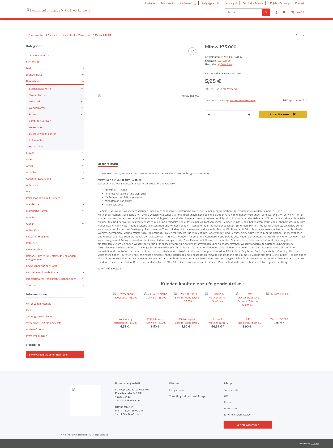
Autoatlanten (36, 140)
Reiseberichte (34, 249)
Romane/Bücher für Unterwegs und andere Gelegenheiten (51, 257)
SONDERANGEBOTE (37, 55)
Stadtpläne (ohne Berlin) (43, 133)
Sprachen (31, 285)
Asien (29, 159)
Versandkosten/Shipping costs (43, 323)
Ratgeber (31, 243)
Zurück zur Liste (37, 35)
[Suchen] (266, 12)
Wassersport (225, 60)
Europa (30, 153)
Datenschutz (231, 390)
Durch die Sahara (252, 3)
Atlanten (31, 217)
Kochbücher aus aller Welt (41, 266)
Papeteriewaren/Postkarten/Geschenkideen (51, 278)
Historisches (36, 146)
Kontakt (299, 3)
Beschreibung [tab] (108, 164)
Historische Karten (37, 210)
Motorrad (34, 101)
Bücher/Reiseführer (40, 88)
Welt (28, 191)
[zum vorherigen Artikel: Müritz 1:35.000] (296, 35)
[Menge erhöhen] (249, 114)
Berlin (29, 68)
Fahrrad (33, 114)
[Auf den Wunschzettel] (192, 51)
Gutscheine (32, 61)
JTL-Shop (315, 443)
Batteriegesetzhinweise (237, 414)
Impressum (230, 408)
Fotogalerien (176, 390)
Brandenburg (34, 74)
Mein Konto (167, 3)
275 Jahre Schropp (279, 3)
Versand (232, 89)
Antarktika (32, 185)
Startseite (150, 3)
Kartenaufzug (188, 3)
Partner (30, 310)
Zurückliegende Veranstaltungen (188, 396)
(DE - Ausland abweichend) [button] (242, 100)
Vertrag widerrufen (248, 424)
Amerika (31, 172)
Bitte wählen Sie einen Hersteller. (49, 354)
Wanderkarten (37, 108)
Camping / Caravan (40, 120)
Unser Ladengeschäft (38, 303)
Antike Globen (34, 230)
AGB (226, 396)
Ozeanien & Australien (39, 178)
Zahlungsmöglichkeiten (39, 316)
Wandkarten (33, 204)
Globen (30, 223)
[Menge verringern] (209, 114)
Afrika (29, 165)
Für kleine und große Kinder (42, 272)
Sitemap (228, 402)
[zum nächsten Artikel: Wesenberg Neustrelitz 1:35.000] (303, 35)
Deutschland (33, 81)
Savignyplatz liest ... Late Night (219, 3)
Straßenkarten (37, 95)
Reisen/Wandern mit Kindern (43, 198)
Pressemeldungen (36, 335)
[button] (276, 12)
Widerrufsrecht (35, 329)
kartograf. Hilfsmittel (38, 236)
